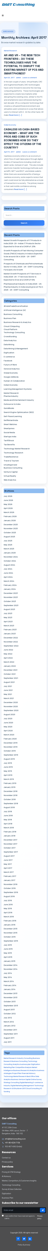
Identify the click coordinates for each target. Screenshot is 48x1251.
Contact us (6, 1158)
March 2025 (9, 548)
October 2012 (10, 1013)
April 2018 (8, 823)
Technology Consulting (14, 332)
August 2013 (9, 1009)
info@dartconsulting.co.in (15, 1139)
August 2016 (9, 896)
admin (18, 77)
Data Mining (9, 344)
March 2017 (9, 872)
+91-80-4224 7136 (12, 1143)
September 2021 (11, 678)
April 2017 (8, 868)
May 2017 (8, 864)
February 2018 (10, 831)
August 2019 (9, 759)
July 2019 (8, 763)
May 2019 (8, 771)
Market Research (10, 51)
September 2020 (11, 710)
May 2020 (8, 726)
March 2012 (9, 1022)
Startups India (10, 436)
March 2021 (9, 698)
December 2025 (11, 524)
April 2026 (8, 508)
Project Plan (16, 1073)
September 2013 (11, 1005)
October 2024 (10, 561)
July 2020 (8, 718)
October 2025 (10, 532)
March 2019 (9, 779)
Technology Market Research (17, 448)
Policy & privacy (24, 1245)
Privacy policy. (39, 1217)
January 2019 (9, 787)
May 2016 (8, 908)
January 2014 (9, 989)
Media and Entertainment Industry (19, 400)
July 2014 (8, 973)
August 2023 (9, 609)
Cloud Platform (10, 329)
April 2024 (8, 577)
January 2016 (9, 925)
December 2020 (11, 702)
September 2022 (11, 646)
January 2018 (9, 836)
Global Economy (11, 373)
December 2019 (10, 743)
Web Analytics (10, 480)
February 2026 (10, 516)
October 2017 (9, 848)
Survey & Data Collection (12, 1189)
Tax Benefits (9, 444)
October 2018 (9, 799)
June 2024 (8, 573)
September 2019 (11, 755)
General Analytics (12, 369)
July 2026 (8, 496)
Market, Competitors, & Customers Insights (19, 1181)
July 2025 (8, 540)
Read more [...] (15, 115)
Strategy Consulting (11, 1082)
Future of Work (10, 364)
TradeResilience (11, 457)
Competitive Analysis (23, 1067)
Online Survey (36, 1079)
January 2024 (10, 589)
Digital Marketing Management (22, 1085)
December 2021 (10, 670)
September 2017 (11, 852)
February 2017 (10, 876)
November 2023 (11, 597)
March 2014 (9, 981)
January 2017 (9, 880)
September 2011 (11, 1034)
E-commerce (9, 356)
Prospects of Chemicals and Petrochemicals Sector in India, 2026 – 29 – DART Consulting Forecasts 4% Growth (23, 266)
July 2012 (8, 1017)
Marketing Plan (9, 1067)
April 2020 (8, 730)
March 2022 (9, 662)
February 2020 (10, 739)
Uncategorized (10, 465)
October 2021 (10, 674)
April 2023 (8, 621)
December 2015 (10, 928)
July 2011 (8, 1042)
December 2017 (10, 840)
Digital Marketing (26, 1082)
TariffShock (9, 440)
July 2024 (8, 569)
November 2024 (11, 557)
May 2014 (8, 977)
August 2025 (9, 536)
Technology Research (13, 452)
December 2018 (10, 791)
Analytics (16, 1064)
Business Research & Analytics (17, 322)
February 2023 (10, 629)
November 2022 (11, 642)
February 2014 (10, 985)
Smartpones (9, 428)
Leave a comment (30, 77)
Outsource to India (12, 404)
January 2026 (10, 520)
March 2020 (9, 734)
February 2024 (10, 585)
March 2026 (9, 512)
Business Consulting (13, 314)
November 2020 (11, 706)
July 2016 (8, 900)
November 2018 (10, 795)
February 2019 (10, 783)
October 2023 (10, 601)
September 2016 (11, 892)
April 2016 (8, 912)
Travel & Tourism (11, 460)
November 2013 (10, 997)
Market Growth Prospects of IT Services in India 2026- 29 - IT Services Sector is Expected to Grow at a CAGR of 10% (22, 276)
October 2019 (10, 751)
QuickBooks (9, 408)
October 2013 (9, 1001)
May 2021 (8, 694)
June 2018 (8, 815)
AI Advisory (6, 1176)
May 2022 (8, 654)
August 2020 (9, 714)
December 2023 (11, 593)
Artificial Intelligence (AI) (15, 310)
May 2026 (8, 504)
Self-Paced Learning (13, 416)
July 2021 (8, 686)
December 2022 (11, 637)
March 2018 (9, 827)
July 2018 (8, 811)
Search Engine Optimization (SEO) (19, 412)
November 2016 (10, 884)
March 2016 (9, 916)
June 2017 (8, 860)
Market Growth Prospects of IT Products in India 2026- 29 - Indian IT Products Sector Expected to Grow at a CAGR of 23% (22, 243)
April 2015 (8, 957)
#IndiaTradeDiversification (16, 306)
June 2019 (8, 767)
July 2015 (8, 945)
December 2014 (10, 965)
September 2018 (11, 803)
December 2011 (10, 1030)
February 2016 (10, 920)
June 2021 (8, 690)
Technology (39, 1085)
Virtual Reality (10, 476)
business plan (25, 1064)
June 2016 (8, 904)
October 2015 (9, 937)
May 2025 (8, 544)
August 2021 (9, 682)
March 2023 (9, 625)
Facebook (8, 360)
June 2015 (8, 949)
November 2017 (10, 844)
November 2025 (11, 528)
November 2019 (10, 747)
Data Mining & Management (16, 348)
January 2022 (10, 666)
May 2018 (8, 819)
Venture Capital (11, 472)
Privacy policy (7, 1162)
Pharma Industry (11, 396)
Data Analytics (10, 340)
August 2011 (9, 1038)
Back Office (31, 1076)
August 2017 (9, 856)
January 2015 (9, 961)
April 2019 (8, 775)
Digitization (9, 352)
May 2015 (8, 953)
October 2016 (10, 888)
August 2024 (9, 565)
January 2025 (10, 553)
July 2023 (8, 613)
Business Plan (10, 318)
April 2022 (8, 658)
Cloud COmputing (12, 326)
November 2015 (10, 933)
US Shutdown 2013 (19, 1088)
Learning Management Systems (18, 389)
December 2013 (10, 993)
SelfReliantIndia (11, 420)
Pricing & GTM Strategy (11, 1172)
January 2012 (9, 1025)
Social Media (9, 432)
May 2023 (8, 617)
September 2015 (11, 941)
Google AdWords (11, 377)
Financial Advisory (28, 1073)
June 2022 (8, 650)
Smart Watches (10, 424)
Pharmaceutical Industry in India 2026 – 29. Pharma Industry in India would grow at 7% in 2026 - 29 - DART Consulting (23, 287)
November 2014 (10, 969)
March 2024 (9, 581)
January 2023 (10, 633)
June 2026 (8, 500)
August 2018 (9, 807)
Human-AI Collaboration (14, 381)
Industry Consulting (24, 1058)
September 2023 (11, 605)
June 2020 (8, 722)
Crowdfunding (10, 336)
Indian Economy (10, 125)
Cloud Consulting (33, 1088)
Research (7, 1088)
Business (14, 1079)
